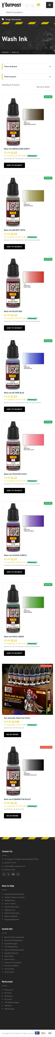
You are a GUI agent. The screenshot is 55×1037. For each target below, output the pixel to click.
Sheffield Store (9, 900)
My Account (8, 990)
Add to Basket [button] (14, 165)
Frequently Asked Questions (14, 894)
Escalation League (11, 944)
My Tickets (8, 999)
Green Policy (9, 956)
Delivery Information (11, 907)
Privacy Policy (9, 969)
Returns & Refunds (11, 916)
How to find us (9, 959)
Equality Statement (11, 953)
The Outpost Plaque (11, 1002)
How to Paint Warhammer (13, 940)
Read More (13, 734)
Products (5, 52)
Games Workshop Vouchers (14, 950)
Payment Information (12, 913)
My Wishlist (8, 996)
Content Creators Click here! (14, 897)
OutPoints (8, 1006)
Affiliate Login (9, 1009)
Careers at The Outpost (12, 962)
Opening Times (9, 870)
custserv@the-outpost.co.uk (14, 866)
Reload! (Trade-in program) (14, 937)
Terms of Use (9, 972)
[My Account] (32, 6)
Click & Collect (9, 904)
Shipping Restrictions (11, 919)
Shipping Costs (9, 910)
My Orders (8, 993)
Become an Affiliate (11, 966)
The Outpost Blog (10, 947)
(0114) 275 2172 (10, 863)
